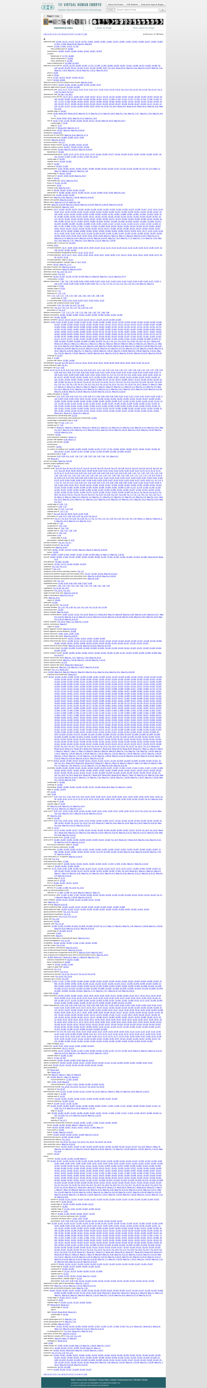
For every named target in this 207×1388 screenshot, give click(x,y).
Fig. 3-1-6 (125, 89)
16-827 (127, 332)
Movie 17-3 (93, 614)
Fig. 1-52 (55, 566)
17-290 (97, 66)
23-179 (105, 320)
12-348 (156, 408)
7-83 (64, 298)
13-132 (86, 212)
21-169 (116, 653)
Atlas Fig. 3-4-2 (140, 499)
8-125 (106, 478)
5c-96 (66, 583)
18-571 (118, 380)
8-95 (87, 372)
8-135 (118, 372)
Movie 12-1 (77, 413)
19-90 (91, 248)
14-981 (136, 214)
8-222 (102, 300)
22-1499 (120, 451)
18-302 (111, 101)
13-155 (152, 322)
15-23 (84, 262)
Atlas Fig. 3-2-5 (104, 499)
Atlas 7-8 (111, 614)
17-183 (67, 101)
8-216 (80, 300)
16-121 (98, 217)
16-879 (99, 51)
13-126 (133, 641)
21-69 (160, 231)
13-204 (57, 686)
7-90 (62, 281)
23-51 (69, 118)
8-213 (75, 300)
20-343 (60, 149)
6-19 (76, 370)
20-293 (154, 449)
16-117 (91, 217)
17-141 (143, 99)
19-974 (127, 231)
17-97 (60, 125)
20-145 (130, 104)
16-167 (92, 97)
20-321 (108, 336)
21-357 (61, 550)
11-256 (75, 490)
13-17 (62, 212)
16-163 (63, 111)
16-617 (147, 42)
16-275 (65, 66)
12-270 (92, 408)
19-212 (132, 229)
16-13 (71, 260)
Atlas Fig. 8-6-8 (86, 82)
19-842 (69, 231)
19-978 (133, 231)
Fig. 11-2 (114, 341)
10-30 (59, 185)
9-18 (67, 396)
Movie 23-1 (72, 674)
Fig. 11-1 (106, 341)
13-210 (95, 686)
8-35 (71, 509)
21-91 (67, 233)
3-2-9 (106, 89)
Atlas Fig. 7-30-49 (135, 351)
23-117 (126, 643)
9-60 (75, 583)
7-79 (71, 296)
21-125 (61, 106)
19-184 (113, 229)
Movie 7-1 (146, 384)
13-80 (60, 634)
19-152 (149, 101)
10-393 (88, 315)
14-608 (71, 449)
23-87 (76, 137)
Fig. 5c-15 (145, 363)
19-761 (146, 334)
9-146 (76, 284)
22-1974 (68, 550)
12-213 (128, 377)
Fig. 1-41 (77, 607)
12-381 (65, 360)
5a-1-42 (93, 468)
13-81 (66, 634)
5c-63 (116, 471)
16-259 (92, 99)
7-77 (62, 296)
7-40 (94, 456)
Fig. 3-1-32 (143, 89)
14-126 (72, 214)
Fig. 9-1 (81, 384)
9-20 (71, 396)
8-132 (113, 372)
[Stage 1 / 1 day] (45, 22)
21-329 (99, 451)
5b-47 (101, 363)
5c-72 (153, 471)
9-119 (137, 396)
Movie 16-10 (131, 106)
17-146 (149, 99)
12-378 (127, 322)
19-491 (57, 643)
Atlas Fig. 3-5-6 (152, 499)
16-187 (124, 97)
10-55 (150, 375)
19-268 (135, 66)
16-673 (69, 332)
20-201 (103, 653)
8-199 (76, 281)
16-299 (149, 154)
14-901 (128, 42)
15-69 (55, 113)
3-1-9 (70, 89)
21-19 (114, 248)
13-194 (101, 684)
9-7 (61, 483)
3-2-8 (101, 89)
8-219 (91, 300)
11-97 (120, 401)
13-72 (92, 154)
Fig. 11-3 (88, 384)
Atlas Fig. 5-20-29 (72, 205)
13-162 (82, 324)
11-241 (99, 209)
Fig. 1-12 (57, 569)
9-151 (61, 286)
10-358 (108, 487)
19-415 (151, 229)
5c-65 (126, 471)
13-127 (140, 641)
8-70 (74, 372)
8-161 (60, 375)
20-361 (55, 550)
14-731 (133, 327)
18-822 (151, 226)
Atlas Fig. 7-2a (156, 68)
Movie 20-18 (72, 44)
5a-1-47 (114, 468)
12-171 (76, 641)
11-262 (85, 406)
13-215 (126, 686)
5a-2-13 (135, 468)
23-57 (105, 68)
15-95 (87, 97)
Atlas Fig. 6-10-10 (86, 238)
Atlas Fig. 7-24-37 (78, 667)
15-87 (81, 97)
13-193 (95, 684)
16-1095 (87, 224)
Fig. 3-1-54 (65, 545)
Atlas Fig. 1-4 (86, 497)
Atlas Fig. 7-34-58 (85, 353)
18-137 (56, 264)
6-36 (129, 473)
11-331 (89, 322)
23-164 (156, 380)
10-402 (113, 315)
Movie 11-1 (68, 413)
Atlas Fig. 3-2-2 (92, 499)
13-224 (76, 689)
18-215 (120, 226)
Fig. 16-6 (111, 68)
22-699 (135, 169)
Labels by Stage (103, 28)
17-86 (98, 224)
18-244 (79, 121)
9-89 (125, 483)
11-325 (76, 322)
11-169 (126, 487)
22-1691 (101, 648)
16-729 (95, 332)
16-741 (101, 332)
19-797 (63, 336)
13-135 (105, 212)
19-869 (76, 231)
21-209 (115, 233)
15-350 (88, 329)
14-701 (114, 327)
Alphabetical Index (63, 28)
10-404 (119, 315)
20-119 (80, 104)
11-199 (129, 403)
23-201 (75, 550)
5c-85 (86, 514)
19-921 (95, 231)
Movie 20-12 (120, 68)
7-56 (67, 528)
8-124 (108, 372)
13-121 (102, 641)
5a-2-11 (72, 363)
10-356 (101, 487)
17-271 (91, 66)
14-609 (89, 327)
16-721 (111, 380)
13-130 (73, 212)
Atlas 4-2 (150, 284)
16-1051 (143, 221)
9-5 (57, 483)
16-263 (105, 219)
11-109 (144, 401)
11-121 (156, 401)
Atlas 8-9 (66, 130)
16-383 (143, 219)
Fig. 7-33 (135, 284)
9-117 (108, 281)
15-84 (76, 97)
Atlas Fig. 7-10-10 (74, 70)
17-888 (67, 226)
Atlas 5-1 (94, 387)
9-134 (58, 322)
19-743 (133, 334)
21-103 (89, 233)
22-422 (159, 233)
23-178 (99, 320)
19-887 (72, 555)
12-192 (89, 641)
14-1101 (150, 214)
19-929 (101, 231)
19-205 (73, 104)
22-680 (99, 68)
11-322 (70, 322)
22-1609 (93, 648)
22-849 (64, 137)
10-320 (69, 487)
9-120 (113, 281)
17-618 (56, 46)
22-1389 (68, 63)
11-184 (145, 487)
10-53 (145, 375)
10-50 (134, 375)
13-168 (89, 682)
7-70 (131, 475)
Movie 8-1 (69, 427)
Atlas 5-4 (117, 344)
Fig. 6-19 (134, 382)
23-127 (87, 574)
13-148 (130, 411)
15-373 (79, 217)
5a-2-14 (142, 468)
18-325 (118, 101)
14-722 (120, 327)
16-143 (123, 217)
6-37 (59, 305)
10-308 (146, 485)
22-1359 (72, 648)
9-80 (79, 583)
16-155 (136, 217)
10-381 (62, 315)
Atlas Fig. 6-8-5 (109, 113)
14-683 (108, 327)
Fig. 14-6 (60, 272)
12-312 (143, 408)
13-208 (82, 686)
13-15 (160, 209)
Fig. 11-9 (95, 384)
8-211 (70, 300)
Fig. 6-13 (127, 382)
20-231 (95, 643)
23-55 (111, 193)
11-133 (67, 403)
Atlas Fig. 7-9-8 (146, 113)
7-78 (66, 296)
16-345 (137, 219)
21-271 (57, 339)
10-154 (107, 399)
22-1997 (77, 87)
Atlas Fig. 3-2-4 (85, 521)
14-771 (158, 327)
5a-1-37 (80, 468)
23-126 (107, 648)
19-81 (56, 229)
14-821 (90, 42)
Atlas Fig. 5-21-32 (92, 348)
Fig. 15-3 (66, 590)
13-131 (79, 212)
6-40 (75, 420)
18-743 (132, 226)
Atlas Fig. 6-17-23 (118, 348)
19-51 (140, 255)
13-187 (152, 324)
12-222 (147, 377)
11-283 (104, 406)
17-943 (66, 555)
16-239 (73, 99)
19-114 (62, 229)
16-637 (73, 380)
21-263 (152, 336)
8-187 (83, 480)
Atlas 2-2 (67, 344)
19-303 (68, 173)
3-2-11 (117, 89)
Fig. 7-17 (60, 581)
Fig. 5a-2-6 (78, 382)
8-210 (64, 300)
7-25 (116, 370)
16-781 (120, 332)
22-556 (80, 106)
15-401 (114, 329)
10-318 (63, 487)
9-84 (102, 396)
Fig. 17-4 (68, 272)
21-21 (80, 252)
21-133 (93, 193)
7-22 (103, 370)
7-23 (107, 370)
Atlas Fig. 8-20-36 (100, 550)
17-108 (111, 99)
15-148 (123, 154)
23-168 (152, 648)
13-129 (152, 641)
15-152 (130, 154)
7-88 (97, 296)
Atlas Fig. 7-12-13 (94, 241)
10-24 (71, 485)
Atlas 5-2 (107, 236)
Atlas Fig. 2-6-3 (81, 389)
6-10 (62, 423)
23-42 (90, 236)
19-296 (97, 169)
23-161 (149, 380)
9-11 (129, 375)
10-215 (132, 399)
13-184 (57, 684)
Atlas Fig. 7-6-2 (114, 238)
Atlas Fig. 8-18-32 (71, 636)
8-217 (86, 300)
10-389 (75, 315)
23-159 (71, 195)
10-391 (81, 315)
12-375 (121, 322)
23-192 (85, 145)
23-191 (79, 145)
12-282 (118, 408)
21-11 (103, 248)
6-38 (64, 454)
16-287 (84, 66)
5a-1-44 (107, 468)
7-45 (98, 456)
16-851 (153, 42)
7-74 (63, 293)
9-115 (63, 288)
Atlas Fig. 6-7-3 (78, 118)
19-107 (97, 248)
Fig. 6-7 (112, 382)
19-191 (119, 229)
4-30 (62, 368)
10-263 (79, 377)
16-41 (91, 255)
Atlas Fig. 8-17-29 (104, 646)
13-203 (158, 684)
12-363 (95, 322)
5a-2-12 (79, 363)
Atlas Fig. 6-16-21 (100, 238)
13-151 (149, 411)
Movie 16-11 (142, 106)
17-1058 (101, 226)
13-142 (92, 411)
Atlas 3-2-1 (84, 344)
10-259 (157, 399)
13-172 (120, 324)
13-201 (146, 684)
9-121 (119, 281)
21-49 (140, 248)
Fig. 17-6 (149, 169)
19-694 (114, 334)
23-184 (118, 320)
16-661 (57, 332)
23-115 (114, 643)
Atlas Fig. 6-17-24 (61, 202)
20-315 (89, 336)
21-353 (85, 555)
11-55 (60, 169)
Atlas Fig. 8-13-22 (66, 200)
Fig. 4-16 (84, 516)
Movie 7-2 (72, 439)
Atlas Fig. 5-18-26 (75, 392)
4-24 (60, 516)
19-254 (75, 78)
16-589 (61, 221)
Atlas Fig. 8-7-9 (120, 276)
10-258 (151, 399)
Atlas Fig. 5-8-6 (140, 614)
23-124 (145, 643)
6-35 (125, 473)
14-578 (76, 327)
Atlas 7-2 (156, 169)
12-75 (76, 154)
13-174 (133, 324)
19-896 (82, 231)
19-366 (84, 653)
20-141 (56, 178)
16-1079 (57, 224)
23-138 (114, 648)
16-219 (156, 97)
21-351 (134, 233)
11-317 (60, 356)
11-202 (135, 403)
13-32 (55, 121)
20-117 (91, 121)
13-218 (146, 686)
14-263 (98, 154)
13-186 (146, 324)
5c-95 (60, 583)
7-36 (76, 456)
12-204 (109, 377)
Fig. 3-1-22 (64, 605)
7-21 (99, 370)
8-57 (65, 372)
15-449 (146, 329)
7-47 (107, 456)
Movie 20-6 (57, 133)
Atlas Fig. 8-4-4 (61, 547)
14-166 (78, 214)
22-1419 (75, 63)
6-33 (120, 473)
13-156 (159, 322)
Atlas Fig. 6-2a (131, 68)
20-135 (67, 68)
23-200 (55, 552)
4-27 (58, 368)
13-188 (158, 324)
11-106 (138, 401)
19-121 (68, 229)
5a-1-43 (100, 468)
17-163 (129, 224)
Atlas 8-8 (88, 44)
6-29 (103, 473)
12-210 (122, 377)
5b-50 (117, 363)
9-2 (111, 375)
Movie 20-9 (102, 614)
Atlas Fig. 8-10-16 (58, 140)
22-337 (153, 233)
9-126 (146, 281)
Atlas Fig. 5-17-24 (155, 389)
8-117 (102, 372)
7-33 (78, 475)
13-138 (124, 212)
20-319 (101, 336)
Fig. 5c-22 (104, 382)
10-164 (87, 209)
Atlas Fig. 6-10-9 (144, 68)
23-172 (61, 320)
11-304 (123, 406)
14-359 (91, 214)
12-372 (114, 322)
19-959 (120, 231)
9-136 (151, 483)
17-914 (73, 226)
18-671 (82, 334)
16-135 (110, 217)
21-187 (103, 557)
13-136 (111, 212)
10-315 (57, 487)
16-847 (92, 51)
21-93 (73, 233)
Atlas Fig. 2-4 (140, 387)
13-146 (118, 411)
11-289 (88, 490)
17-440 (155, 224)
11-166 (104, 403)
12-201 (103, 377)
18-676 (89, 334)
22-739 (68, 276)
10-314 (158, 485)
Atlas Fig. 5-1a (66, 432)
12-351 (95, 677)
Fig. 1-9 (62, 142)
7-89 (102, 296)
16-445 (156, 219)
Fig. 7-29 (89, 308)
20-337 (61, 451)
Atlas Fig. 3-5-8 (68, 346)
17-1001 (87, 226)
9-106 (90, 583)
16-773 (73, 221)
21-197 (122, 653)
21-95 (78, 233)
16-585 (141, 42)
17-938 (60, 555)
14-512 (83, 638)
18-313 (62, 173)
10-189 (66, 377)
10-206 (126, 399)
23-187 (63, 650)
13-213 (114, 686)
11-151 (85, 403)
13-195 (108, 684)
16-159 (142, 217)
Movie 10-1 (58, 413)
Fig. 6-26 (65, 305)
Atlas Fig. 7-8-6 (91, 118)
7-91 (66, 281)
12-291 (130, 408)
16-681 (80, 51)
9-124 (135, 281)
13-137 (117, 212)
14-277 (111, 154)
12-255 (125, 209)
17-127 (130, 99)
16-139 (117, 217)
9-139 (66, 284)
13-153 (140, 322)
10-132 (94, 399)
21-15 (108, 248)
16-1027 (107, 221)
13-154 (146, 322)
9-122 (124, 281)
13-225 (82, 689)
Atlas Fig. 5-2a (152, 106)
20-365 (97, 557)
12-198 (97, 377)
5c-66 (132, 471)
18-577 (146, 332)
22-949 (141, 653)
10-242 (101, 485)
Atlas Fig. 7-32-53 (117, 555)
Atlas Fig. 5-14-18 (58, 205)
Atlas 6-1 (102, 387)
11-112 (150, 401)
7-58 (156, 370)
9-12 (58, 396)
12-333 (57, 677)
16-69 (107, 255)
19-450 (159, 641)
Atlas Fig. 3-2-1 (104, 389)
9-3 (115, 375)
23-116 (120, 643)
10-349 (82, 401)
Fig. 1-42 (84, 607)
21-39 (135, 248)
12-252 (118, 209)
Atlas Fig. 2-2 (130, 387)
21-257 (139, 336)
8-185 (78, 480)
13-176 (77, 42)
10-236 (138, 399)
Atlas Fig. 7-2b (82, 171)
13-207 (76, 686)
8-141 (129, 372)
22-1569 (147, 339)
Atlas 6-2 (114, 236)
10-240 (95, 485)
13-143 (99, 411)
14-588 (82, 327)
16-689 (82, 332)
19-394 (97, 653)
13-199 (133, 684)
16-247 (92, 219)
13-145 (111, 411)
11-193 (123, 403)
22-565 (62, 80)
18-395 (71, 653)
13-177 (146, 682)
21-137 (86, 68)
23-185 (57, 317)
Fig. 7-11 (119, 284)
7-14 (61, 511)
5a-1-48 (121, 468)
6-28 (65, 439)
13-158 (63, 324)
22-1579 (154, 339)
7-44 (105, 475)
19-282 (148, 66)
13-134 (98, 212)
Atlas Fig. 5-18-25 (61, 392)
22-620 (86, 106)
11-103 (132, 401)
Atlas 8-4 (80, 44)
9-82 (98, 396)
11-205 (141, 403)
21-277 (69, 339)
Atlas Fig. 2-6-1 (152, 497)
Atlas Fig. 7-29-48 (120, 351)
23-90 (81, 137)
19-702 (120, 334)
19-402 (145, 229)
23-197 (60, 130)
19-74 (86, 248)
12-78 (82, 154)
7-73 (59, 293)
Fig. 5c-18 (57, 588)
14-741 (139, 327)
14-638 (90, 449)
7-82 (84, 296)
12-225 (112, 209)
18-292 (116, 66)
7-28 (130, 370)
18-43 (108, 226)
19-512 (69, 643)
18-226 (73, 121)
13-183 (158, 682)
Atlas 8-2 (65, 171)
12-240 (154, 377)
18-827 (158, 226)
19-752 (139, 334)
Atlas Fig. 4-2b (92, 346)
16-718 (67, 221)
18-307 (85, 169)
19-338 (73, 631)
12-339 (120, 492)
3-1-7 (65, 89)
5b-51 (122, 363)
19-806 (69, 336)
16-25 (80, 255)
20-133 (61, 68)
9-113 (126, 396)
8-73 (68, 478)
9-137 (60, 284)
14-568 (69, 327)
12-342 (76, 677)
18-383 (65, 653)
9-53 (98, 483)
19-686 (108, 334)
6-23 (90, 370)
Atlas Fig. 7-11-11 (88, 70)
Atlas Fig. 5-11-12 (71, 617)
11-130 (60, 403)
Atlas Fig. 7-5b (74, 202)
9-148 (82, 284)
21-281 (76, 339)
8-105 (92, 372)
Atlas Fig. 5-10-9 (140, 236)
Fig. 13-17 (137, 384)
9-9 (125, 375)
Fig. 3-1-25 (93, 607)
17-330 (65, 166)
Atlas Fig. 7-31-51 (149, 351)
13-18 (67, 212)
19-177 (67, 104)
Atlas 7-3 (57, 171)
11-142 (73, 403)
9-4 (118, 375)
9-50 (70, 583)
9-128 (156, 281)
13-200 (139, 684)
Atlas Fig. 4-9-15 (134, 430)
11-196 (93, 209)
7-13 (67, 509)
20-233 (101, 643)
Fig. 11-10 (104, 384)
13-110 (70, 614)
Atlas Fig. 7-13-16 (81, 622)
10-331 (58, 435)
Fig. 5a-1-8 (144, 492)
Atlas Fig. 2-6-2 (68, 389)
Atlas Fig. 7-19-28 (69, 660)
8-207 (97, 281)
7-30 (138, 370)
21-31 (124, 248)
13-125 (127, 641)
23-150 (59, 195)
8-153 (151, 372)
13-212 (107, 686)
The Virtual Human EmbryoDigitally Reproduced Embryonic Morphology (79, 7)
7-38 (85, 456)
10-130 (88, 399)
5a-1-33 (57, 514)
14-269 (104, 154)
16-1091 (79, 224)
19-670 (101, 334)
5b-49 (111, 363)
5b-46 (79, 471)
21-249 (73, 451)
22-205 (73, 250)
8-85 (76, 478)
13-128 (146, 641)
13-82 (71, 634)
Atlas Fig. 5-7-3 (84, 113)
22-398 (80, 85)
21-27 (91, 252)
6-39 (61, 504)
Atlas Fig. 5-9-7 (153, 614)
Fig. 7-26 (117, 519)
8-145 (135, 372)
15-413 (120, 329)
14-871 (115, 42)
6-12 (67, 370)
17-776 (64, 56)
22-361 (73, 85)
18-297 (122, 66)
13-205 (63, 686)
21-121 (156, 104)
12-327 (51, 677)
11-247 (63, 490)
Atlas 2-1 (154, 384)
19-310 (69, 190)
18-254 (73, 101)
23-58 (66, 176)
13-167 (155, 212)
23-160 (143, 380)
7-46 (103, 456)
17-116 (118, 99)
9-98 (116, 396)
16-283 (78, 66)
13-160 (76, 324)
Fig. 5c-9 (70, 92)
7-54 (62, 528)
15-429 (67, 380)
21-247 (127, 336)
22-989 (148, 653)
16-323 (59, 166)
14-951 (129, 214)
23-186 (63, 317)
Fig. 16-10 (84, 614)
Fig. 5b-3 (69, 94)
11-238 (67, 406)
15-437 (133, 329)
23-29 (68, 236)
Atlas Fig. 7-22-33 (98, 660)
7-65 (61, 523)
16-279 (72, 66)
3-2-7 (96, 89)
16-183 (118, 97)
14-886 (123, 214)
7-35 (87, 475)
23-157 (139, 648)
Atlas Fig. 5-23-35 (87, 205)
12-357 (61, 380)
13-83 (77, 634)
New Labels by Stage (143, 28)
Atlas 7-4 (132, 344)
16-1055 (150, 221)
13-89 (65, 614)
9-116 (103, 281)
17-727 (103, 449)
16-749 (108, 332)
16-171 (99, 97)
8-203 (86, 281)
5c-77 (62, 473)
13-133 (92, 212)
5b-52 (128, 363)
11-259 (106, 209)
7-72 (59, 291)
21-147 (62, 276)
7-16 (134, 473)
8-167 (66, 375)
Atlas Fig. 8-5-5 (95, 658)
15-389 (107, 329)
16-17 (75, 255)
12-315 (149, 408)
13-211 (101, 686)
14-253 (56, 164)
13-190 (76, 684)
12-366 (101, 322)
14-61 (56, 245)
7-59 (161, 370)
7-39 (90, 456)
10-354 (95, 487)
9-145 (71, 284)
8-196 (89, 480)
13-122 (108, 641)
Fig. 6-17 (58, 308)
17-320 (86, 157)
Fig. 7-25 (109, 519)
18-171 (123, 255)
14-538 (98, 214)
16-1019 (99, 221)
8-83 (82, 372)
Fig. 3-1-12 (133, 89)
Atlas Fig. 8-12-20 (75, 646)
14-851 (103, 42)
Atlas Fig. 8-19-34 (77, 130)
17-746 (61, 226)
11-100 (125, 401)
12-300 (137, 209)
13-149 (137, 411)
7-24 (112, 370)
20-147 (137, 104)
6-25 (94, 473)
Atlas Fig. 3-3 (106, 427)
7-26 (121, 370)
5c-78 (67, 473)
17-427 (149, 224)
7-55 (61, 531)
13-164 (63, 682)
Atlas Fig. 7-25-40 (72, 197)
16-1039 (121, 221)
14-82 (60, 214)
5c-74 (57, 370)
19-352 (78, 653)
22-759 (75, 276)
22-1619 (62, 341)
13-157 (57, 324)
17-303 (103, 66)
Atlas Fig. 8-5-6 (107, 121)
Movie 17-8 (58, 344)
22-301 (67, 85)
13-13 (150, 209)
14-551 (156, 411)
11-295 (110, 406)
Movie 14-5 (121, 106)
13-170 (108, 324)
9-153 (76, 399)
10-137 (74, 209)
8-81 (78, 372)
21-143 (73, 106)
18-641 (57, 334)
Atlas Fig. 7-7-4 (139, 238)
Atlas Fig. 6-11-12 (66, 595)
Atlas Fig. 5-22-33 (118, 392)
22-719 (142, 169)
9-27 (80, 396)
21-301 (108, 339)
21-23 (86, 252)
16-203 (143, 97)
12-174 (83, 641)
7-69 (127, 475)
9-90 (107, 396)
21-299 (101, 339)
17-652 (63, 46)
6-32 (72, 456)
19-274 (141, 66)
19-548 (82, 643)
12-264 (82, 492)
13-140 (80, 411)
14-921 (134, 42)
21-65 (155, 231)
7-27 (125, 370)
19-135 (137, 101)
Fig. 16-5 (139, 341)
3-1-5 (60, 89)
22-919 (129, 653)
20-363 (91, 557)
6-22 (85, 370)
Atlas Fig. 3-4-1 (117, 389)
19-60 (75, 248)
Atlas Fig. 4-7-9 (81, 430)
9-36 (94, 483)
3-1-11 (75, 89)
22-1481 (113, 451)
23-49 (59, 118)
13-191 (82, 684)
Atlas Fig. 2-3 (119, 497)
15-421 (126, 329)
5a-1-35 (58, 363)
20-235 (108, 643)
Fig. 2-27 (63, 566)
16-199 (137, 97)
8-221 (96, 300)
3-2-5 (86, 89)
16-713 (105, 380)
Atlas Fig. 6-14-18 (116, 205)
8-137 (124, 372)
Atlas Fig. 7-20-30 (84, 660)
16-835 (53, 555)
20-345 (61, 152)
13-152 (133, 322)
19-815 (76, 336)
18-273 (62, 78)
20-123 (86, 104)
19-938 (108, 231)
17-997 (80, 226)
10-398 (100, 315)
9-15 (63, 396)
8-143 (122, 478)
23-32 (79, 236)
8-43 (60, 372)
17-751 (109, 449)
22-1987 (144, 557)
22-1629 (69, 341)
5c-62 (111, 471)
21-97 (83, 233)
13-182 (152, 682)
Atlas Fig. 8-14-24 (140, 353)
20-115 (85, 121)
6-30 (107, 473)
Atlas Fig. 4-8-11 (94, 430)
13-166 (58, 42)
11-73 (91, 377)
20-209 (109, 653)
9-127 (151, 281)
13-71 (87, 154)
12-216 (135, 377)
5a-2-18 (62, 471)
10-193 (72, 377)
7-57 (152, 370)
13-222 (63, 689)
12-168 (70, 641)
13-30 (65, 123)
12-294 (137, 408)
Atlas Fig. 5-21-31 (78, 348)
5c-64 (121, 471)
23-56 (56, 75)
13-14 (155, 209)
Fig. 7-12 (65, 308)
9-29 (85, 396)
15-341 (72, 217)
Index (110, 10)
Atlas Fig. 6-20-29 (66, 351)
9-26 (81, 483)
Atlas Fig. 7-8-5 (68, 207)
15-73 (65, 97)
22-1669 (91, 341)
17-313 (80, 157)
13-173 (71, 42)
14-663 (101, 327)
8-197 (77, 303)
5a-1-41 (86, 468)
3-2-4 (81, 89)
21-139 (92, 68)
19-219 (61, 85)
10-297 (139, 485)
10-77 (56, 209)
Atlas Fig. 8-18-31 (71, 149)
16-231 (61, 99)
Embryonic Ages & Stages (153, 4)
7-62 (122, 475)
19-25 (129, 255)
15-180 (60, 217)
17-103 (66, 121)
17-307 (61, 279)
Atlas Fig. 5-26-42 (101, 205)
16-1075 (72, 243)
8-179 (62, 480)
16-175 (105, 97)
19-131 (130, 101)
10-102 (61, 209)
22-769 (81, 276)
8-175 (56, 480)
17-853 (56, 358)
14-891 (122, 42)
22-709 (63, 183)
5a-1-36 (73, 468)
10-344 (69, 401)
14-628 (104, 214)
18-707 (135, 449)
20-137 (73, 68)
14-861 (109, 42)
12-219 (141, 377)
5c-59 (81, 514)
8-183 (73, 480)
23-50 (64, 118)
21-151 (75, 190)
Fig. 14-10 (94, 157)
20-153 (143, 104)
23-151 (126, 648)
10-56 (155, 375)
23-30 (74, 236)
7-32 (147, 370)
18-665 (76, 334)
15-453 (152, 329)
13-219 (152, 686)
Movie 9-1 (77, 427)
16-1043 (129, 221)
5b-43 (90, 363)
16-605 (61, 51)
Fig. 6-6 (84, 495)
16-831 (133, 332)
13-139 (130, 212)
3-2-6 (91, 89)
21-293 (127, 233)
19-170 (61, 104)
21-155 (82, 190)
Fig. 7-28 (81, 308)
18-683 (71, 56)
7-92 (71, 281)
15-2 (79, 262)
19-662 (95, 334)
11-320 (64, 322)
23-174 (74, 320)
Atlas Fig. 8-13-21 (112, 353)
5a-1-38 (65, 363)
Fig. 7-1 (99, 284)
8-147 (140, 372)
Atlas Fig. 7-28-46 (91, 351)
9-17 (72, 483)
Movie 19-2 (64, 670)
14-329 (85, 214)
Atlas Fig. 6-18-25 (146, 348)
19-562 (57, 231)
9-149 (87, 284)
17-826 (63, 44)
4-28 (69, 516)
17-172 (61, 101)
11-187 (110, 403)
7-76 (57, 296)
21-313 (133, 339)
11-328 (83, 322)
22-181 (67, 250)
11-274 (98, 406)
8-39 (56, 372)
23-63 (100, 236)
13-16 (56, 212)
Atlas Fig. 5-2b (118, 346)
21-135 (80, 68)
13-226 (89, 689)
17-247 (55, 78)
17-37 (118, 255)
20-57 (139, 231)
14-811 (69, 329)
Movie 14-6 (155, 341)
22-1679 (99, 341)
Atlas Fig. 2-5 (141, 344)
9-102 (84, 583)
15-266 (66, 217)
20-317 (95, 336)
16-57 (102, 255)
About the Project (115, 4)
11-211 (148, 403)
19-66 (80, 248)
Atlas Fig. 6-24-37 (69, 267)
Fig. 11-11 (112, 384)
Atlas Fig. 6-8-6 (139, 617)
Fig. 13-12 (122, 341)
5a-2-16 (156, 468)
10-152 (80, 209)
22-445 (86, 85)
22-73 (146, 248)
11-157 (98, 403)
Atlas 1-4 (60, 497)
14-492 (77, 638)
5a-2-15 (149, 468)
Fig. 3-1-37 (152, 89)
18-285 (99, 101)
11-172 (133, 487)
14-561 (63, 327)
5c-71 (148, 471)
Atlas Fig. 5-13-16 (100, 617)
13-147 (124, 411)
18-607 (152, 332)
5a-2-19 (64, 514)
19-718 (127, 334)
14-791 (84, 42)
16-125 (104, 217)
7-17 (138, 473)
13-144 (105, 411)
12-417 (144, 209)
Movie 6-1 (60, 427)
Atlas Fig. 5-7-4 (82, 135)
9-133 (53, 322)
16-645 (73, 51)
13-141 (86, 411)
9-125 (140, 281)
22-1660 (84, 341)
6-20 (58, 456)
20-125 (92, 104)
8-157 (156, 372)
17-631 (57, 44)
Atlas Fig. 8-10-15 (71, 593)
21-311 (126, 339)
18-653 (70, 58)
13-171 (65, 42)
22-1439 (79, 648)
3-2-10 (111, 89)
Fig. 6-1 (65, 365)
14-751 (146, 327)
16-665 (63, 332)
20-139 (124, 104)
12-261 (86, 408)
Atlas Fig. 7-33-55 (108, 241)
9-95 (111, 396)
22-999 (154, 653)
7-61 (64, 533)
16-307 (155, 154)
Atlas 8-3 (72, 171)
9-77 (94, 396)
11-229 (60, 406)
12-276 (105, 408)
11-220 (158, 487)
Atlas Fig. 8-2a (119, 193)
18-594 (116, 449)
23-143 (100, 574)
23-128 (94, 574)
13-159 (69, 324)
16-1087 (72, 224)
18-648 (63, 334)
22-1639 (77, 341)
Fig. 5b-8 (62, 92)
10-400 (107, 315)
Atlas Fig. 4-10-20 (105, 346)
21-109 (95, 233)
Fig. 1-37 (61, 607)
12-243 (73, 408)
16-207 (150, 97)
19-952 (114, 231)
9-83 (116, 483)
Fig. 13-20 (131, 341)
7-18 (143, 473)
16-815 (80, 221)
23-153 (65, 195)
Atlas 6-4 (124, 344)
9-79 (107, 483)
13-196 (114, 684)
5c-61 (105, 471)
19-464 (102, 638)
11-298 (117, 406)
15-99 (56, 73)
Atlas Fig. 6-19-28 (109, 576)
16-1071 (158, 221)
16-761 (114, 332)
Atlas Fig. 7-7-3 (126, 238)
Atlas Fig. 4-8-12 (107, 430)
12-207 (116, 377)
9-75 (103, 483)
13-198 (127, 684)
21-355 (92, 555)
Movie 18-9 (63, 113)
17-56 (93, 224)
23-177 (93, 320)
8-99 (85, 478)
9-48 (89, 396)
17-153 (156, 99)
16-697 (89, 332)
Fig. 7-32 (127, 284)
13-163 (143, 212)
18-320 (56, 190)
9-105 (130, 483)
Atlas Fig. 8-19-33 (85, 149)
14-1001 (143, 214)
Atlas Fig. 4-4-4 (140, 427)
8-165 (160, 478)
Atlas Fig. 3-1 (152, 344)
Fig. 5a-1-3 (69, 382)
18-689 (70, 49)
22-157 (61, 250)
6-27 (94, 370)
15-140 (62, 161)
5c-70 (52, 370)
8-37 (153, 475)
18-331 (124, 101)
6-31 (67, 456)
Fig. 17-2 (55, 670)
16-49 (96, 255)
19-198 (126, 229)
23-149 (120, 648)
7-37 (81, 456)
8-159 (149, 478)
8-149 (145, 372)
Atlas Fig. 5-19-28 (143, 346)
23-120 (133, 643)
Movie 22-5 (79, 665)
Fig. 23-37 (61, 622)
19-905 (89, 231)
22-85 (151, 248)
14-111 (66, 214)
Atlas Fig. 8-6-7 (102, 70)
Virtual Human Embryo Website (132, 4)
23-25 (63, 236)
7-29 (134, 370)
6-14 (76, 473)
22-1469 (106, 451)
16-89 (70, 248)
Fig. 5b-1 (61, 94)
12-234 (67, 408)
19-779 (63, 231)
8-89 (81, 478)
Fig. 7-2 (106, 284)
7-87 (93, 296)
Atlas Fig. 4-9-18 (147, 430)
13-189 (57, 327)
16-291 (143, 154)
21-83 (62, 233)
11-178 (139, 487)
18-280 (110, 66)
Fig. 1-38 (69, 607)
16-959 (92, 221)
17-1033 (94, 226)
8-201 (81, 281)
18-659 (129, 449)
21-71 (56, 233)
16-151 (129, 217)
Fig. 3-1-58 (102, 607)
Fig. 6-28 (81, 305)
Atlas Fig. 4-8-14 (120, 430)
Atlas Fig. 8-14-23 (87, 197)
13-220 (158, 686)
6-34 (59, 535)
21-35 (130, 248)
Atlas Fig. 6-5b (59, 197)
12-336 (64, 677)
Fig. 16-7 (61, 274)
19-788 (69, 61)
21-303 (114, 339)
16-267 (99, 99)
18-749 (139, 226)
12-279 (111, 408)
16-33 (85, 255)
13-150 (143, 411)
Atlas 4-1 (143, 284)
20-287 (148, 449)
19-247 (68, 78)
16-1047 (136, 221)
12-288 (124, 408)
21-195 (108, 233)
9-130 (158, 396)
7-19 (67, 423)
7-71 (136, 475)
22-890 (70, 137)
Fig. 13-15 (129, 384)
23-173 (67, 320)
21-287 (82, 339)
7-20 (61, 425)
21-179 (64, 662)
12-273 (131, 209)
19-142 (143, 101)
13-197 (120, 684)
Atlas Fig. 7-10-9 (60, 70)
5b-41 (85, 363)
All (86, 34)
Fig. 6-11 (119, 382)
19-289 (154, 66)
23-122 (139, 643)
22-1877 (67, 147)
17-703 (75, 46)
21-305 (120, 339)
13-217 (139, 686)
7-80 (75, 296)
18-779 (145, 226)
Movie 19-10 (73, 113)
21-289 (89, 339)
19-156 (156, 101)
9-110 (121, 396)
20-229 (89, 643)
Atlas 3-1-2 (75, 344)
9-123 (129, 281)
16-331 (62, 159)
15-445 (139, 329)
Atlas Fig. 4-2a (80, 346)
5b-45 (95, 363)
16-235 (67, 99)
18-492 (126, 226)
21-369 (140, 233)
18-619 (158, 332)
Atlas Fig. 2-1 (119, 387)
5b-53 (133, 363)
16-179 (112, 97)
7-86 (88, 296)
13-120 (95, 641)
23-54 (92, 106)
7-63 (60, 526)
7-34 (82, 475)
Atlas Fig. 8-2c (98, 353)
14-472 (70, 638)
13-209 (89, 686)
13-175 (139, 324)
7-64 (64, 526)
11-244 (73, 406)
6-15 (72, 370)
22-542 (56, 80)
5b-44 (68, 471)
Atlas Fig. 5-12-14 (85, 617)
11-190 (117, 403)
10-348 (76, 401)
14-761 (152, 327)
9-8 (122, 375)
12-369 (108, 322)
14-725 (127, 327)
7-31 (143, 370)
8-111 (97, 372)
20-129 (105, 104)
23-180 (112, 320)
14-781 (110, 214)
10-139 (100, 399)
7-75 (53, 296)
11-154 (92, 403)
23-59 (71, 176)
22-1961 (129, 557)
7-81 (79, 296)
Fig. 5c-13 (96, 382)
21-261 (146, 336)
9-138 (60, 399)
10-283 (57, 401)
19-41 (135, 255)
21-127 (67, 106)
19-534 (76, 643)
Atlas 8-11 (58, 672)
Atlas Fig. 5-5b (93, 578)
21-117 (149, 104)
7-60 (60, 533)
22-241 (146, 233)
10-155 (113, 399)
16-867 (160, 42)
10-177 (60, 377)
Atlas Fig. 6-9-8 (152, 617)
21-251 (133, 336)
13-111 (76, 614)
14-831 (96, 42)
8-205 (92, 281)
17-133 (137, 99)
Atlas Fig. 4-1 (117, 427)
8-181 (67, 480)
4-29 (73, 516)
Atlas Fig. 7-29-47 (106, 351)
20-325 (120, 336)
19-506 (63, 643)
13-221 (57, 689)
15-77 (71, 97)
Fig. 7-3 (112, 284)
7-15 (66, 511)
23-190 (73, 147)
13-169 (95, 682)
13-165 (89, 324)
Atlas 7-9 (88, 276)
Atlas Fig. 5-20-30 (64, 348)
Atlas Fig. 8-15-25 (155, 353)
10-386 (69, 315)
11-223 (154, 403)
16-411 (149, 219)
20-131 (87, 193)
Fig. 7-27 (73, 308)
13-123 (114, 641)
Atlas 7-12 (70, 622)
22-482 (92, 85)
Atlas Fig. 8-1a (54, 598)
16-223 (80, 219)
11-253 (79, 406)
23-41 (98, 85)
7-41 (100, 475)
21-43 (150, 231)
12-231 (61, 408)
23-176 (86, 320)
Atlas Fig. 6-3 (105, 348)
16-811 (86, 51)
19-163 (94, 229)
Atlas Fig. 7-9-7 (133, 113)
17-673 (69, 46)
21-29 (119, 248)
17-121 (124, 99)
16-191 (131, 97)
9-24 (76, 396)
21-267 (121, 233)
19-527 (157, 229)
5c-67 (137, 471)
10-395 (94, 315)
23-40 (84, 236)
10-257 (145, 399)
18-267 (86, 101)
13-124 (121, 641)
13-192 (89, 684)
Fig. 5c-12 (87, 382)
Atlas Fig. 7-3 (79, 351)
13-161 (136, 212)
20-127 (81, 78)
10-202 (119, 399)
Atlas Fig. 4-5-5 (153, 427)
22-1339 (64, 648)
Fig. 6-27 (73, 305)
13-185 (63, 684)
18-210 (113, 226)
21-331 (65, 145)
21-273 (63, 339)
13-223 (69, 689)
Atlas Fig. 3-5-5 (129, 389)
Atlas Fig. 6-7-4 (96, 113)
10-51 (139, 375)
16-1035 (114, 221)
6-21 (81, 370)
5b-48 (106, 363)
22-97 (157, 248)
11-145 (79, 403)
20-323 (114, 336)
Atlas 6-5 (109, 387)
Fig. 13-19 (105, 106)
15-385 (101, 329)
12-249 (80, 408)
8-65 (69, 372)
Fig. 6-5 (77, 495)
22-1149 (69, 87)
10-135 (68, 209)
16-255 (86, 99)
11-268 (92, 406)
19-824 (82, 336)
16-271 (105, 99)
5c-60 (138, 363)
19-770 (152, 334)
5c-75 (63, 370)
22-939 (135, 653)
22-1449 (86, 648)
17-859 (139, 332)
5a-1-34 (59, 468)
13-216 (133, 686)
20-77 (144, 231)
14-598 (120, 689)
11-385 (113, 490)
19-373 (138, 229)
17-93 (60, 121)
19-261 (129, 66)
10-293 (63, 401)
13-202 (152, 684)
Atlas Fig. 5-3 (130, 346)
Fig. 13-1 (120, 384)
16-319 (60, 157)
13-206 (69, 686)
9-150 (93, 284)
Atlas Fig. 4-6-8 (68, 430)
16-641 (67, 51)
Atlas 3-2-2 (93, 344)
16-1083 (65, 224)
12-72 (71, 154)
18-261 (80, 101)
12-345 (127, 492)
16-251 (80, 99)
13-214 (120, 686)
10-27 (76, 485)
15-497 (85, 217)
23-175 (80, 320)
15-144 (117, 154)
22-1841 (72, 145)
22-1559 (140, 339)
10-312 (152, 485)
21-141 (57, 183)
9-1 (108, 375)
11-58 (65, 154)
